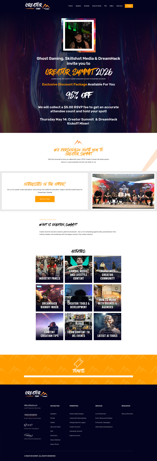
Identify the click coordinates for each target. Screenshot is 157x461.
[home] (37, 6)
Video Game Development (104, 427)
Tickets (70, 6)
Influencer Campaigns (102, 422)
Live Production (100, 414)
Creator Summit (75, 427)
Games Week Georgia (76, 414)
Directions (119, 6)
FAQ (105, 6)
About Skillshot (55, 440)
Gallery (112, 6)
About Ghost (54, 444)
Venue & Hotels (96, 6)
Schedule (86, 6)
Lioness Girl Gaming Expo (78, 418)
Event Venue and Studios (103, 418)
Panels (52, 418)
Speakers (78, 6)
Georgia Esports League (77, 422)
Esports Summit (75, 435)
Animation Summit (76, 431)
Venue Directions (127, 414)
